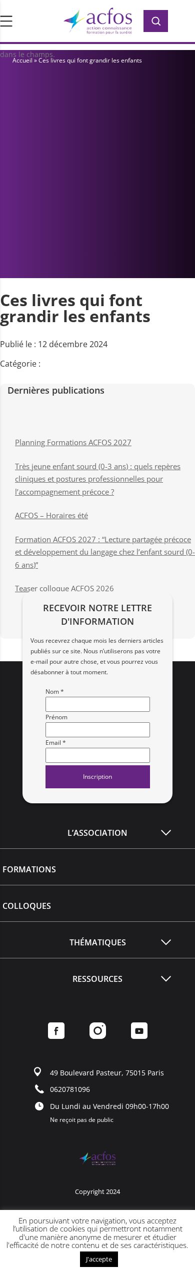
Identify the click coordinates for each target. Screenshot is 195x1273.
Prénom (57, 717)
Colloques (26, 905)
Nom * (55, 691)
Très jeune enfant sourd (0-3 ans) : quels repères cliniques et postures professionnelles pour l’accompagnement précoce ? (97, 479)
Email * (56, 742)
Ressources (97, 978)
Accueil (22, 60)
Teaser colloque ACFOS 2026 (64, 588)
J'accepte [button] (99, 1258)
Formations (29, 869)
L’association (98, 832)
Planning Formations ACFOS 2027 (73, 442)
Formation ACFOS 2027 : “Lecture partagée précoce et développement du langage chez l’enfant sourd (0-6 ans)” (105, 552)
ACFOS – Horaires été (51, 515)
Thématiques (98, 942)
